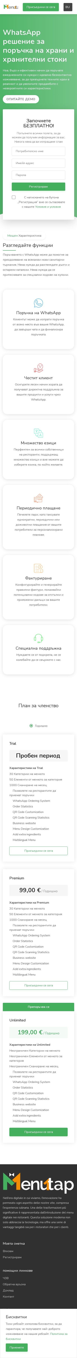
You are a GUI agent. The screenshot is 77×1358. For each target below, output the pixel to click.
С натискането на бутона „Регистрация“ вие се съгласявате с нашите (41, 202)
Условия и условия (48, 207)
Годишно (41, 726)
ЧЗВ (6, 1278)
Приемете (17, 1348)
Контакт (8, 1297)
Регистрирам (38, 187)
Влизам (8, 1251)
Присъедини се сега (41, 7)
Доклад (8, 1290)
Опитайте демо (21, 99)
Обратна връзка (14, 1284)
